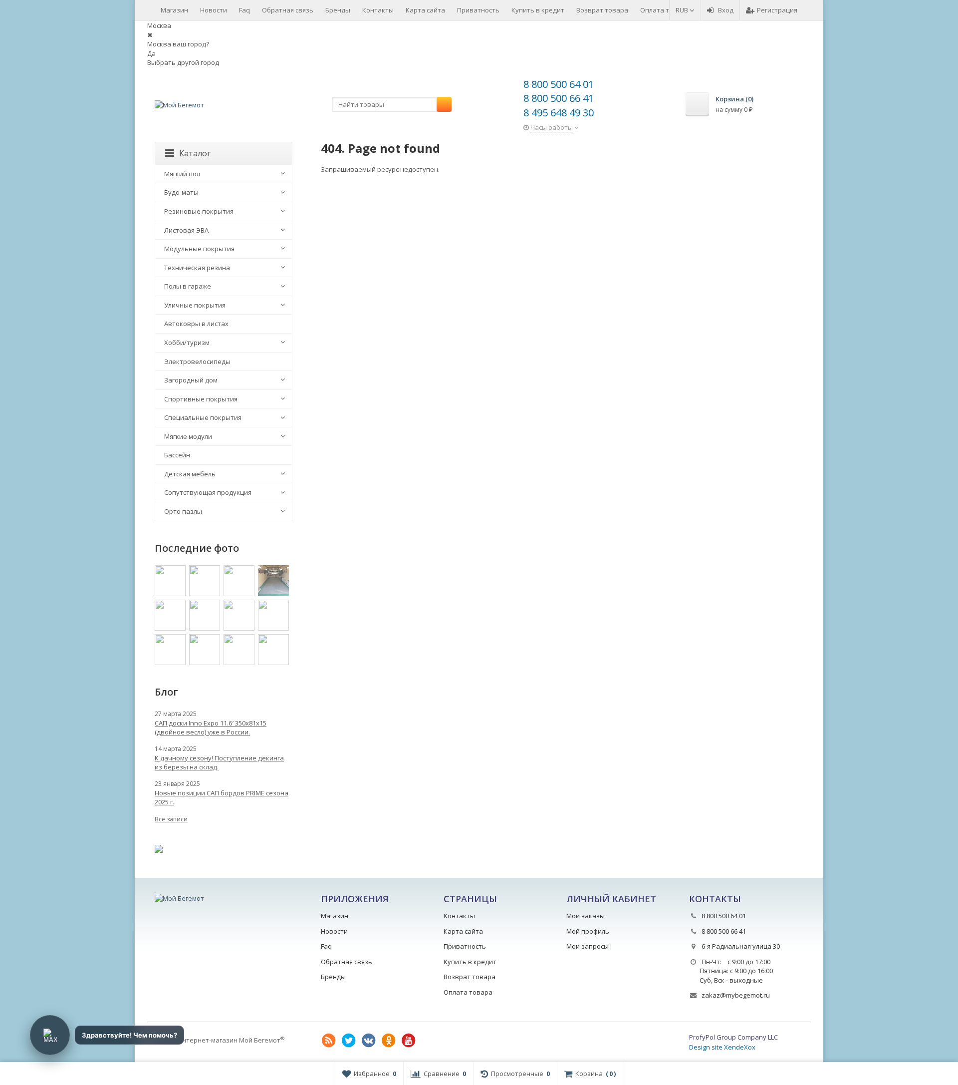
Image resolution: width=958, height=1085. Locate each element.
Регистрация (777, 9)
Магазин (174, 9)
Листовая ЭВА (186, 230)
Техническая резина (197, 267)
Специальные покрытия (202, 417)
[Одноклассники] (389, 1041)
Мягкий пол (182, 173)
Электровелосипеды (197, 361)
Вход (725, 9)
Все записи (171, 819)
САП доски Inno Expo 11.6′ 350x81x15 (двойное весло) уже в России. (210, 727)
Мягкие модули (188, 436)
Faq (244, 9)
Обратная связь (287, 9)
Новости (213, 9)
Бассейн (177, 454)
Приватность (478, 9)
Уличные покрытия (195, 305)
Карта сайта (425, 9)
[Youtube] (409, 1041)
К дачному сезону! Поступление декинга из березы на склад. (219, 762)
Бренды (337, 9)
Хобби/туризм (187, 342)
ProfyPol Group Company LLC (733, 1037)
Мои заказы (585, 915)
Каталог (195, 153)
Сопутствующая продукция (207, 492)
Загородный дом (191, 379)
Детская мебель (190, 473)
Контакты (378, 9)
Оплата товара (664, 9)
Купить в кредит (537, 9)
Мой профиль (587, 931)
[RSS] (329, 1041)
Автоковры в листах (196, 323)
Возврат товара (602, 9)
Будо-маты (181, 192)
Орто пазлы (183, 511)
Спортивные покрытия (201, 398)
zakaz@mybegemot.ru (736, 995)
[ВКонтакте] (369, 1041)
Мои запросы (587, 946)
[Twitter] (349, 1041)
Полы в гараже (187, 286)
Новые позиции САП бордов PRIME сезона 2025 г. (221, 797)
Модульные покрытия (199, 248)
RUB (683, 9)
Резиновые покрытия (199, 211)
